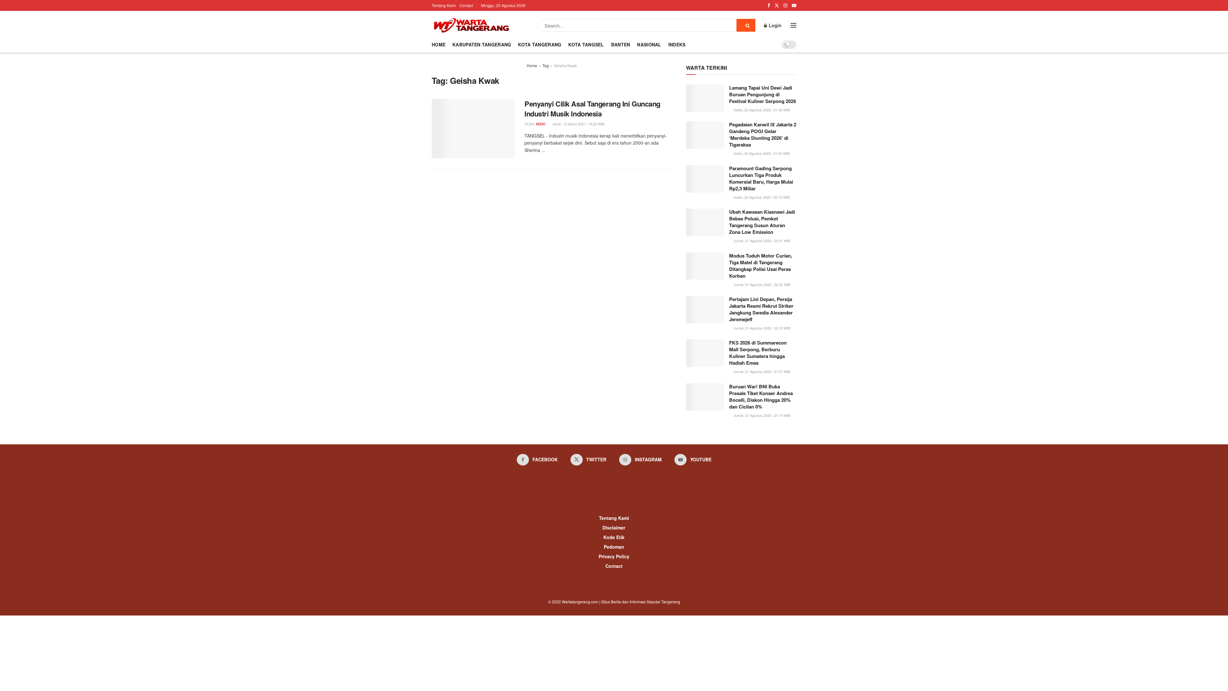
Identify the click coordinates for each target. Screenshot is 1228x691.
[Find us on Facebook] (768, 5)
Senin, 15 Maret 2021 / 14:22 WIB (578, 123)
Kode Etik (614, 537)
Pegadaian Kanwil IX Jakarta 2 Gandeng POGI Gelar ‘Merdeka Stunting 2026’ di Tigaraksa (762, 134)
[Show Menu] (793, 25)
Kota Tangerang (539, 44)
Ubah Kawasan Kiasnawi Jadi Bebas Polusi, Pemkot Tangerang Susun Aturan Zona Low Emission (762, 221)
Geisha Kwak (565, 65)
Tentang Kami (444, 5)
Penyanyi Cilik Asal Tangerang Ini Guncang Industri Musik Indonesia (592, 109)
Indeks (677, 44)
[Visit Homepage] (471, 25)
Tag (545, 65)
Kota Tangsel (586, 44)
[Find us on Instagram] (785, 5)
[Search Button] (745, 25)
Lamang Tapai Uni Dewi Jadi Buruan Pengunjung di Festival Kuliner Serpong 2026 (762, 94)
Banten (620, 44)
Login (774, 25)
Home (438, 44)
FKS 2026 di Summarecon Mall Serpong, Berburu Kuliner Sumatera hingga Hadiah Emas (758, 352)
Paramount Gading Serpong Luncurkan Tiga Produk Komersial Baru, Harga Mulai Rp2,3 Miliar (761, 178)
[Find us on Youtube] (794, 5)
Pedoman (614, 547)
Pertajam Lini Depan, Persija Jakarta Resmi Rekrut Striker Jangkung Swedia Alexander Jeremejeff (761, 309)
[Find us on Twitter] (777, 5)
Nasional (649, 44)
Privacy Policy (614, 556)
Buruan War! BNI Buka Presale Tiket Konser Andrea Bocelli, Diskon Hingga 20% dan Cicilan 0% (761, 396)
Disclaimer (613, 527)
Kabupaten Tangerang (482, 44)
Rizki (540, 124)
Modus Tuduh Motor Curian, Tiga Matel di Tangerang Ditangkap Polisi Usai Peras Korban (760, 265)
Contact (466, 5)
